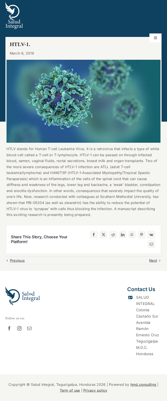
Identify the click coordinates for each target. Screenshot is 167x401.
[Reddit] (113, 234)
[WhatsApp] (132, 234)
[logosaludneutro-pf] (14, 4)
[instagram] (19, 328)
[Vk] (151, 234)
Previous (17, 260)
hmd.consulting (143, 384)
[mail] (29, 328)
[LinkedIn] (122, 234)
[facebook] (9, 328)
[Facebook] (94, 234)
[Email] (151, 244)
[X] (103, 234)
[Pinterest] (141, 234)
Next (153, 260)
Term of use (70, 390)
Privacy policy (95, 390)
